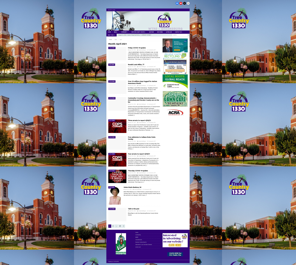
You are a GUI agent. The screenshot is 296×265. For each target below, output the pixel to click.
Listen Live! (169, 32)
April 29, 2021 (132, 156)
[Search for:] (180, 35)
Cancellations (138, 239)
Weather (151, 32)
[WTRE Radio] (148, 29)
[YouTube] (180, 3)
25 (120, 226)
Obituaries (160, 32)
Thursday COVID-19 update (138, 171)
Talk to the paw (133, 209)
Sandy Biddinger (142, 50)
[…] (149, 59)
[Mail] (188, 3)
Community (124, 32)
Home (109, 32)
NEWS (115, 32)
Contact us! (178, 32)
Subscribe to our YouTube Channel (143, 244)
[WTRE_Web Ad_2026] (175, 88)
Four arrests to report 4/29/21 (139, 154)
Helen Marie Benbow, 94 (132, 187)
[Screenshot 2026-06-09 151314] (175, 58)
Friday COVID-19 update (137, 48)
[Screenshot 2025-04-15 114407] (175, 106)
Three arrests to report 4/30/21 (139, 120)
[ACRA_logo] (175, 114)
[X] (184, 3)
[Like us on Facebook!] (177, 3)
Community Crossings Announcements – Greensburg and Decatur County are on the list (143, 100)
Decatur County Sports (138, 32)
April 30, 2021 (132, 50)
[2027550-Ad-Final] (175, 51)
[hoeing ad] (175, 73)
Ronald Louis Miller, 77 (136, 64)
